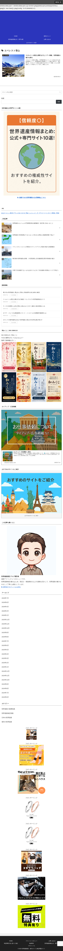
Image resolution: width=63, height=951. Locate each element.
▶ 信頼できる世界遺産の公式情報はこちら (31, 197)
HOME (11, 941)
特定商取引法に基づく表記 (11, 943)
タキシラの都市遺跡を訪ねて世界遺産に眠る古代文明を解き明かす (22, 320)
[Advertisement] (31, 22)
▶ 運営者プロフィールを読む (11, 587)
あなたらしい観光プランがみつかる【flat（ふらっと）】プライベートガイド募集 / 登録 (30, 213)
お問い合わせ (52, 941)
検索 (2, 98)
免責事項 (31, 943)
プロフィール (31, 945)
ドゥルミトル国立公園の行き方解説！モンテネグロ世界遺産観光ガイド (24, 299)
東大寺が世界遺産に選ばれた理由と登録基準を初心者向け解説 (21, 292)
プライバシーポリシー (31, 941)
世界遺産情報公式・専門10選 (52, 943)
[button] (60, 92)
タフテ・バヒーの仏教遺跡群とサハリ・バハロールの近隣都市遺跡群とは (24, 313)
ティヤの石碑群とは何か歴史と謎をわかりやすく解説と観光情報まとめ (24, 306)
